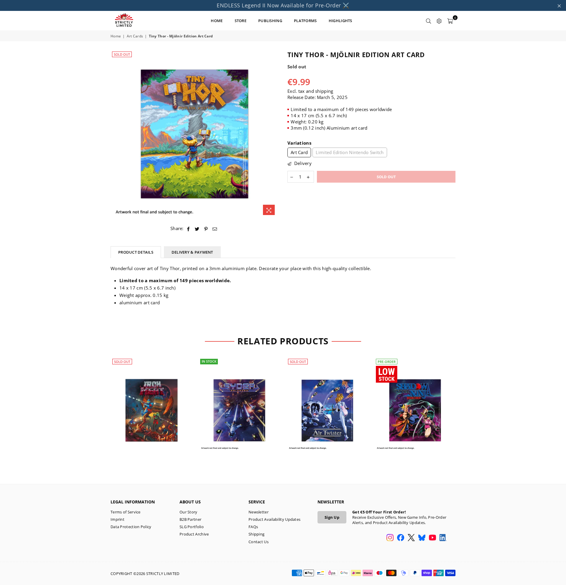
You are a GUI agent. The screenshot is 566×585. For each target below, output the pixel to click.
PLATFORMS (305, 20)
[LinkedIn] (443, 538)
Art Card (299, 152)
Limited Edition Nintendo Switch (350, 152)
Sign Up (332, 517)
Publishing (270, 20)
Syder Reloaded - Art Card (239, 403)
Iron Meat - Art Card (151, 403)
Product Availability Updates (274, 519)
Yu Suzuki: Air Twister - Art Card (327, 403)
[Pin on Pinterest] (206, 228)
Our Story (189, 512)
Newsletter (259, 512)
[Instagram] (390, 538)
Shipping (256, 534)
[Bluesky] (421, 538)
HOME (217, 20)
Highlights (340, 20)
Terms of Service (126, 512)
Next (465, 413)
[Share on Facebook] (188, 228)
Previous (101, 413)
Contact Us (259, 541)
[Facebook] (400, 538)
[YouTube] (432, 538)
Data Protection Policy (131, 526)
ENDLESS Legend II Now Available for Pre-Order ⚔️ (283, 5)
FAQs (253, 526)
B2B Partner (190, 519)
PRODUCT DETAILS (135, 252)
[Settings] (439, 20)
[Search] (428, 20)
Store (241, 20)
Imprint (117, 519)
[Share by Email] (215, 228)
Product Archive (194, 534)
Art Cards (135, 36)
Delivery (302, 163)
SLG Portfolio (192, 526)
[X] (411, 538)
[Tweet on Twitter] (197, 228)
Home (116, 36)
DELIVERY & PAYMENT (192, 252)
